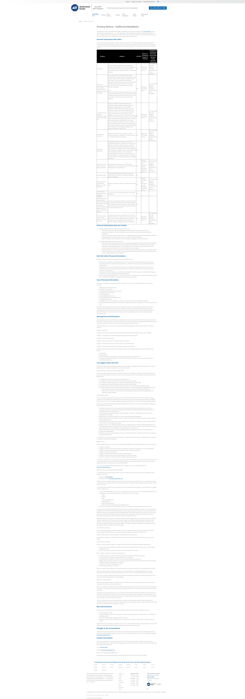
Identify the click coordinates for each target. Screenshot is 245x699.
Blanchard (104, 670)
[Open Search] (158, 1)
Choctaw (95, 664)
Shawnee (104, 664)
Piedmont (104, 667)
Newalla (95, 667)
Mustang (128, 664)
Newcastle (120, 667)
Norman (112, 664)
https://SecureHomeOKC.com (104, 467)
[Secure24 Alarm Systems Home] (87, 7)
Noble (144, 667)
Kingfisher (120, 664)
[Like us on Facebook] (147, 689)
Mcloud (136, 667)
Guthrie (128, 667)
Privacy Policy (147, 31)
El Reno (152, 664)
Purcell (144, 664)
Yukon (111, 667)
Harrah (152, 667)
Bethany (95, 670)
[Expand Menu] (114, 15)
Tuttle (136, 664)
